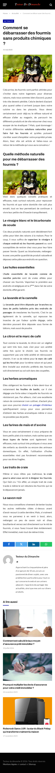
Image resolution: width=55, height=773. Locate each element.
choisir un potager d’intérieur (37, 405)
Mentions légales (10, 764)
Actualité (8, 21)
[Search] (50, 4)
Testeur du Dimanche (27, 556)
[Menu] (5, 4)
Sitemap (32, 764)
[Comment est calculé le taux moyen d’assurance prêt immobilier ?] (27, 623)
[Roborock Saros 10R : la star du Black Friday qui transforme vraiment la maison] (27, 711)
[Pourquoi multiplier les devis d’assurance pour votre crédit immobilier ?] (27, 667)
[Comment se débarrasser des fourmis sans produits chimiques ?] (27, 81)
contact (23, 764)
